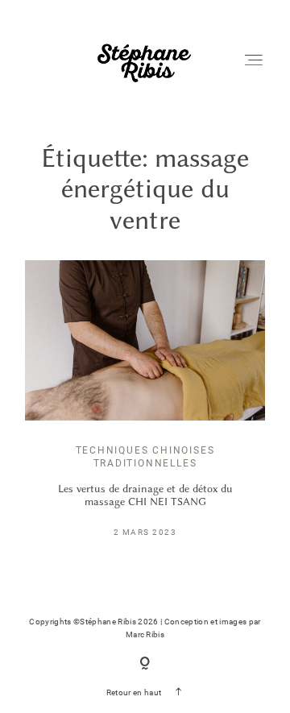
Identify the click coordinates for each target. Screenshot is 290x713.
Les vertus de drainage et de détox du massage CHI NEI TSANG (145, 495)
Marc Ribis (145, 634)
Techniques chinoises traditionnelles (145, 457)
